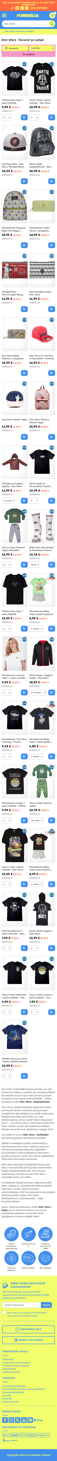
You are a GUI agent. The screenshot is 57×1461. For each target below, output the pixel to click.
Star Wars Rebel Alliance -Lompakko (12, 357)
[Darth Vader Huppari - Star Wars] (42, 909)
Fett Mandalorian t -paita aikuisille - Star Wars (13, 932)
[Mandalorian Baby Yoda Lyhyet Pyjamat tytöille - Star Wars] (42, 589)
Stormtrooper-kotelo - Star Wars (41, 293)
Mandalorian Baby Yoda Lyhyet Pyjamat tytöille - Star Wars (41, 613)
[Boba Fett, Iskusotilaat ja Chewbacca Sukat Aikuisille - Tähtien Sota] (42, 525)
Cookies (6, 1395)
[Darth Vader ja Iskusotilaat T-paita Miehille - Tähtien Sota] (42, 461)
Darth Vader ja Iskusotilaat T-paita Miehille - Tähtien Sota (41, 485)
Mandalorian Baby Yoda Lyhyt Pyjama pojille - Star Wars (39, 868)
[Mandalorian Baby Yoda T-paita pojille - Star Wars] (42, 717)
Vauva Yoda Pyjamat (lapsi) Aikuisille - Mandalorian (13, 549)
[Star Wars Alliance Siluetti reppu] (42, 397)
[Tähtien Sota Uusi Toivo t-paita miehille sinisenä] (15, 1037)
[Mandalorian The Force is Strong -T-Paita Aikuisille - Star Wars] (15, 717)
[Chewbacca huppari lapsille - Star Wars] (15, 461)
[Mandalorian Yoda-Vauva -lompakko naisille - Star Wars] (42, 206)
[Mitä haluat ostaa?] (4, 15)
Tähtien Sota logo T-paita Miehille (12, 101)
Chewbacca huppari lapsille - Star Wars (12, 485)
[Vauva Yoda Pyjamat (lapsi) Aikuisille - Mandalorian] (15, 525)
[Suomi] (5, 1420)
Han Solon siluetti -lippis (14, 419)
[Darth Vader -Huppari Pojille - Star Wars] (42, 653)
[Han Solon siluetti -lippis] (15, 397)
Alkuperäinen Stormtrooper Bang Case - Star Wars (12, 293)
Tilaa (46, 1305)
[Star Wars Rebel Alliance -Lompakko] (15, 334)
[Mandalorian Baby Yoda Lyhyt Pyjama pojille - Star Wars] (42, 845)
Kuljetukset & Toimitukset (16, 1362)
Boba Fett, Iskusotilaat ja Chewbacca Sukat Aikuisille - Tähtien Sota (42, 549)
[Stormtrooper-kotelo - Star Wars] (42, 270)
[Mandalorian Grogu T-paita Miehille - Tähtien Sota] (15, 781)
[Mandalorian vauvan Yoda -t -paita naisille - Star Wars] (15, 653)
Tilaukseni (7, 1359)
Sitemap (7, 1398)
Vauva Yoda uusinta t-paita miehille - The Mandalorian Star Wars (41, 996)
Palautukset (9, 1368)
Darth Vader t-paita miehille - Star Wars (40, 101)
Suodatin (13, 48)
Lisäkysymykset (11, 1372)
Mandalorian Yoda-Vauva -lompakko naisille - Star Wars (39, 229)
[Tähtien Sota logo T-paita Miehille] (15, 78)
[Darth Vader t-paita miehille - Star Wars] (42, 78)
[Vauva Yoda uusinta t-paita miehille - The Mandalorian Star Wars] (42, 973)
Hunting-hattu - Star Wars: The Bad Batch (13, 165)
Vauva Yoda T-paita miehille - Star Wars (12, 868)
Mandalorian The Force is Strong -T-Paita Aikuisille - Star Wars (14, 740)
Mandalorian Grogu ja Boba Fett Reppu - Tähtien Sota (13, 229)
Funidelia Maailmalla (14, 1386)
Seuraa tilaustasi (30, 1339)
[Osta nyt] (24, 117)
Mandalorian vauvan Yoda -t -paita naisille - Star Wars (14, 677)
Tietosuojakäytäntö (13, 1392)
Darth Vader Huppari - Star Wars (41, 932)
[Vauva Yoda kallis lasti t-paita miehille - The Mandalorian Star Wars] (15, 973)
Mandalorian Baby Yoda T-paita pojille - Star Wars (40, 740)
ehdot (35, 1315)
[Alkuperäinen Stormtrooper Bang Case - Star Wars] (15, 270)
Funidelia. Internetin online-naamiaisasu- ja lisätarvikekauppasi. (28, 15)
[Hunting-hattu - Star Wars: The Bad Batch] (15, 142)
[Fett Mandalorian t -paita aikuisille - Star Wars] (15, 909)
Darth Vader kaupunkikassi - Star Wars (40, 165)
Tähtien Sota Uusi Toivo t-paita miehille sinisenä (14, 1060)
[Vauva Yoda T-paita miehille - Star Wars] (15, 845)
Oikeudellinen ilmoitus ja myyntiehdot (23, 1389)
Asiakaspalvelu (30, 1329)
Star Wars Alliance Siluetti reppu (39, 421)
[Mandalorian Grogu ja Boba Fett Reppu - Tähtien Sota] (15, 206)
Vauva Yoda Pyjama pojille (40, 804)
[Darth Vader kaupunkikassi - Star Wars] (42, 142)
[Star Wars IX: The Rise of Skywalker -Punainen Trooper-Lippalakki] (42, 334)
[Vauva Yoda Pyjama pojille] (42, 781)
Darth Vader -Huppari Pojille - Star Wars (41, 677)
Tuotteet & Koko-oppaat (15, 1365)
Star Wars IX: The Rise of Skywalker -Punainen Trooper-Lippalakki (42, 357)
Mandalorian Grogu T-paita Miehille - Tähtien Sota (14, 804)
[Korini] (52, 15)
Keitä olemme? (10, 1401)
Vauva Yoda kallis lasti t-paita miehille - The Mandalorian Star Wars (14, 996)
